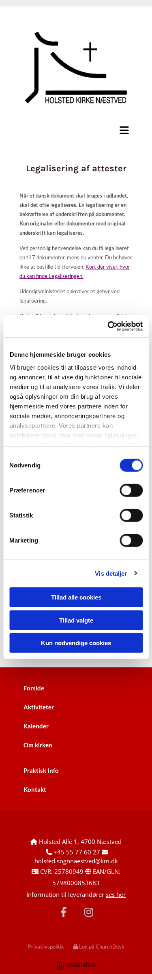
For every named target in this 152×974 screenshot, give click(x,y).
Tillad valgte (76, 619)
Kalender (36, 726)
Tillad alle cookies (76, 597)
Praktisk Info (41, 770)
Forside (34, 688)
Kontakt (35, 789)
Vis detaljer (111, 573)
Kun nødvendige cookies (76, 643)
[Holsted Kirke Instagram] (89, 912)
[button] (76, 130)
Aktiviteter (39, 707)
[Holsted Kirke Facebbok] (64, 912)
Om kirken (38, 745)
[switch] (131, 490)
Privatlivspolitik (46, 946)
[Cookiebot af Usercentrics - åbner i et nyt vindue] (108, 326)
